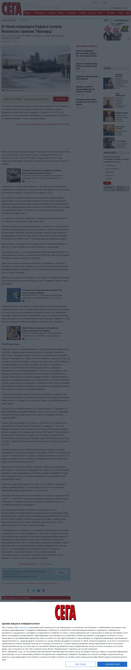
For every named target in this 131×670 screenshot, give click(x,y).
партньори (23, 627)
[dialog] (65, 636)
